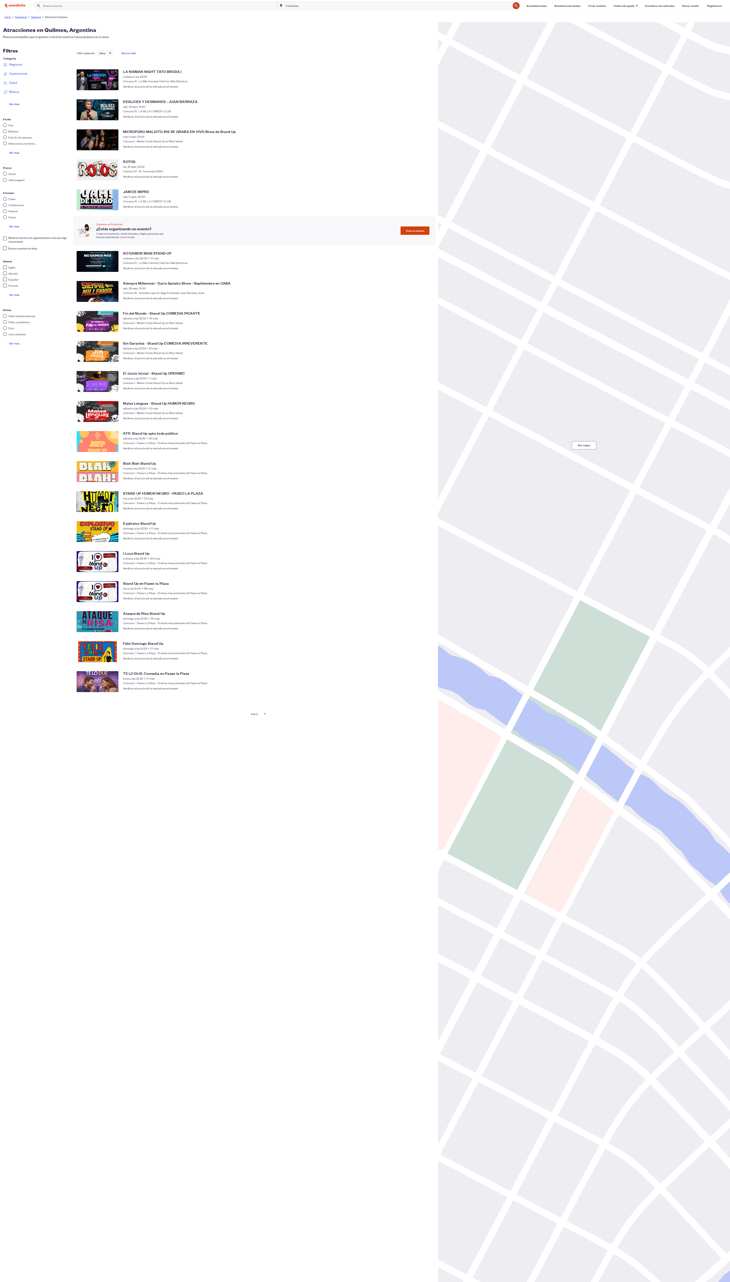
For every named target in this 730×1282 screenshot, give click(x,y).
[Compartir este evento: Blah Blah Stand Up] (420, 478)
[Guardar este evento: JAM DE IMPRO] (428, 206)
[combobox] (398, 5)
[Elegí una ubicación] (281, 5)
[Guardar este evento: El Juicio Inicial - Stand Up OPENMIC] (428, 388)
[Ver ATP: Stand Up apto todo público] (97, 441)
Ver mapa (584, 445)
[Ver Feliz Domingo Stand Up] (97, 651)
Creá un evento (415, 231)
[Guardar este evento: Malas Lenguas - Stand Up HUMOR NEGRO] (428, 418)
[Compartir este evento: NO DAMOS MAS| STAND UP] (420, 268)
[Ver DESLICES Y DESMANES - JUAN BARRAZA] (97, 109)
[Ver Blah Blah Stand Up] (97, 471)
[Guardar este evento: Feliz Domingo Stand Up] (428, 658)
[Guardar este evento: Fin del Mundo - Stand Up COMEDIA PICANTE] (428, 328)
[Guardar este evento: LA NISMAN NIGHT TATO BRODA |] (428, 86)
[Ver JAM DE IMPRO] (97, 199)
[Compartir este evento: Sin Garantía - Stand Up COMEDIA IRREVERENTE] (420, 358)
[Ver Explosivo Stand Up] (97, 531)
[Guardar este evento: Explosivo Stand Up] (428, 538)
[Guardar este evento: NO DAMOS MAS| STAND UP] (428, 268)
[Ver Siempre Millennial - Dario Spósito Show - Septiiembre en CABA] (97, 291)
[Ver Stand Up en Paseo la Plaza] (97, 591)
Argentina (21, 17)
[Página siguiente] (265, 713)
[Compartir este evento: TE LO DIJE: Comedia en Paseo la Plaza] (420, 688)
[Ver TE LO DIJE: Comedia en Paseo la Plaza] (97, 681)
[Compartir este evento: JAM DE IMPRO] (420, 206)
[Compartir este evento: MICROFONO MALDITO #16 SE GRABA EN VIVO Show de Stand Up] (420, 146)
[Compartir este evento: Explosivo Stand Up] (420, 538)
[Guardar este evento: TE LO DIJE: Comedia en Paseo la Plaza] (428, 688)
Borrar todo (128, 53)
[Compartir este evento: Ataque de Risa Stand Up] (420, 628)
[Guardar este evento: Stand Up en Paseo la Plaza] (428, 598)
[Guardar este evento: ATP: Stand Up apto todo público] (428, 448)
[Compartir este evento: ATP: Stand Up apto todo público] (420, 448)
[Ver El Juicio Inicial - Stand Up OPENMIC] (97, 381)
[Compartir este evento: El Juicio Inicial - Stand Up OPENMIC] (420, 388)
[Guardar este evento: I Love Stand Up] (428, 568)
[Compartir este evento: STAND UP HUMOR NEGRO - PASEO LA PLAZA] (420, 508)
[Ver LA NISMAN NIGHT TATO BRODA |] (97, 79)
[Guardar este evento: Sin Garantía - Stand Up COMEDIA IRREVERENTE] (428, 358)
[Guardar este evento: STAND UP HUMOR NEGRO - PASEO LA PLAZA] (428, 508)
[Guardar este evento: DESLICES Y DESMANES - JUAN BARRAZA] (428, 116)
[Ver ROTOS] (97, 169)
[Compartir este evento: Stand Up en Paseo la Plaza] (420, 598)
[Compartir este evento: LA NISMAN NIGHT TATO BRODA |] (420, 86)
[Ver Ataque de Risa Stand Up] (97, 621)
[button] (625, 6)
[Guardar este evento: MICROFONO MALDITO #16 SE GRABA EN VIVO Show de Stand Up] (428, 146)
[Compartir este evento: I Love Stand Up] (420, 568)
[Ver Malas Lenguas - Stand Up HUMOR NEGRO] (97, 411)
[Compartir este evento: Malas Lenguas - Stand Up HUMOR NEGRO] (420, 418)
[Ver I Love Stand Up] (97, 561)
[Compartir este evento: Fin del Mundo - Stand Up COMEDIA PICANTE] (420, 328)
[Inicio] (15, 5)
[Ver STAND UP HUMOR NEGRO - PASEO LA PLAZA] (97, 501)
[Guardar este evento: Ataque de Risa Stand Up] (428, 628)
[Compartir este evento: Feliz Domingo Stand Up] (420, 658)
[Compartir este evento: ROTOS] (420, 176)
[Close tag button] (110, 53)
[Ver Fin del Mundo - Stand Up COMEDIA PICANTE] (97, 321)
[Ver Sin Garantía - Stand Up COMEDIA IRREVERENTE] (97, 351)
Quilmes (36, 17)
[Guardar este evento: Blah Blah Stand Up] (428, 478)
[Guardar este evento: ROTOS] (428, 176)
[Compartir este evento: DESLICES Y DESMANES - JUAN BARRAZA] (420, 116)
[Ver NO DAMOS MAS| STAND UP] (97, 261)
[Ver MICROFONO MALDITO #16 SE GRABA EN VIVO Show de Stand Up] (97, 139)
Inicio (8, 17)
